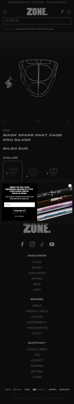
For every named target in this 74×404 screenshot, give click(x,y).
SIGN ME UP (19, 210)
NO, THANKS (19, 216)
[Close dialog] (69, 185)
